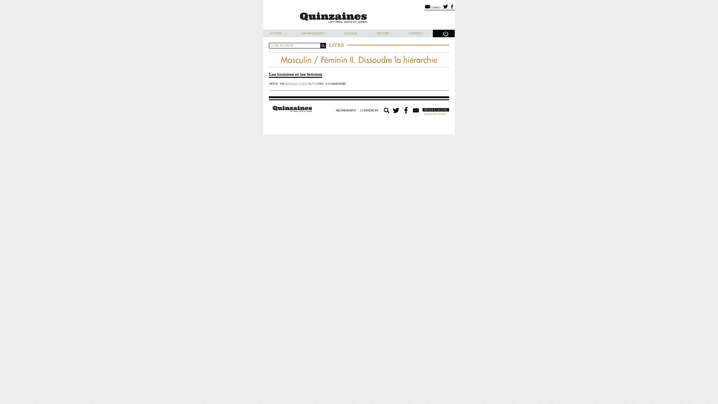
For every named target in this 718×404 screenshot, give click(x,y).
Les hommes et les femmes (295, 75)
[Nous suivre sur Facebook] (451, 8)
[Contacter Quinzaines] (416, 110)
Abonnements (313, 33)
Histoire (383, 33)
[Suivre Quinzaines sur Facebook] (406, 110)
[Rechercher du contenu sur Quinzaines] (387, 110)
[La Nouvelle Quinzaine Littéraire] (359, 18)
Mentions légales (435, 114)
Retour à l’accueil (435, 109)
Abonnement (346, 110)
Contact (416, 33)
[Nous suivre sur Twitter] (445, 8)
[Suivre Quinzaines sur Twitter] (396, 110)
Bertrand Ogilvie (296, 83)
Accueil (276, 33)
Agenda (350, 33)
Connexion (369, 110)
